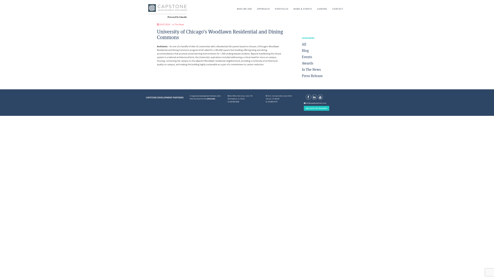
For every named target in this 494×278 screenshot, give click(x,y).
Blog (305, 50)
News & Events (302, 8)
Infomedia (211, 99)
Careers (322, 8)
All (304, 44)
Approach (263, 8)
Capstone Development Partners (167, 11)
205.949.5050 (234, 102)
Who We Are (244, 8)
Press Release (312, 75)
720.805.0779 (272, 102)
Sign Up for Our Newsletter (316, 108)
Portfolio (281, 8)
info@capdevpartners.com (307, 103)
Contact (337, 8)
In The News (178, 24)
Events (307, 57)
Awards (307, 63)
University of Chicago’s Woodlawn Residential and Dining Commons (220, 34)
